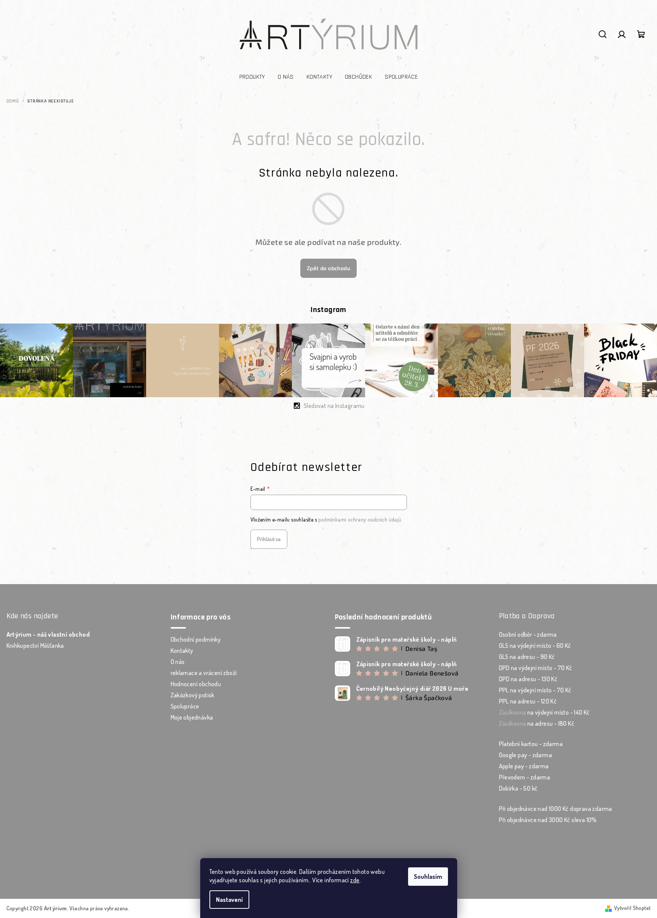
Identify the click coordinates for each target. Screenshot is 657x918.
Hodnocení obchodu (196, 684)
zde (354, 880)
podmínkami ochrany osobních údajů (360, 519)
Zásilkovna (512, 712)
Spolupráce (185, 706)
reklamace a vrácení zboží (204, 673)
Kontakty (182, 650)
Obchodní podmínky (196, 639)
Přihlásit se (269, 539)
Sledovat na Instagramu (334, 405)
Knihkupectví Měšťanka (35, 645)
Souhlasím (428, 876)
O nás (178, 661)
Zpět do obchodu (328, 268)
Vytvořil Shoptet (632, 908)
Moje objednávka (192, 717)
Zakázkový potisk (192, 695)
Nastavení (229, 899)
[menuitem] (252, 77)
